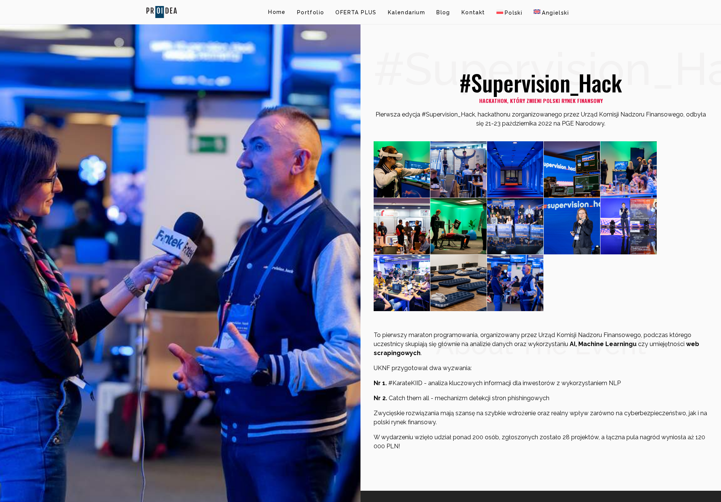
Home (277, 12)
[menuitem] (509, 12)
